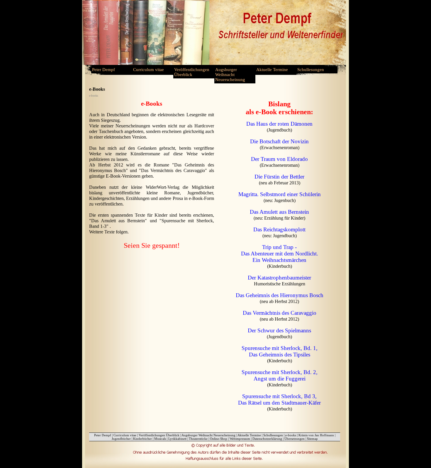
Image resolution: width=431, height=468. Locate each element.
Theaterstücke (198, 438)
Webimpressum (240, 438)
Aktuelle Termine (272, 69)
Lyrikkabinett (177, 438)
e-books (290, 435)
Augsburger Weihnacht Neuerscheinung (230, 74)
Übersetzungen (294, 438)
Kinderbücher (142, 438)
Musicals (160, 438)
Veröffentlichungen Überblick (191, 72)
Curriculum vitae (148, 69)
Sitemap (312, 438)
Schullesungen (310, 69)
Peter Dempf (103, 69)
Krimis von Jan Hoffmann (316, 435)
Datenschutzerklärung (267, 438)
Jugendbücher (121, 438)
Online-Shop (218, 438)
